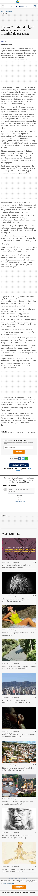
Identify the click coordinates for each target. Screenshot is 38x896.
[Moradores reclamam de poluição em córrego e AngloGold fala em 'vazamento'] (19, 650)
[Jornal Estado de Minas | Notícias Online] (19, 7)
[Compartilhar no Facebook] (19, 459)
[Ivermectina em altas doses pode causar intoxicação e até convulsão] (19, 549)
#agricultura (20, 432)
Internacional (9, 11)
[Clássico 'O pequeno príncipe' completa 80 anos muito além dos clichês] (19, 853)
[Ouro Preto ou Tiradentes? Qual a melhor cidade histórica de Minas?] (19, 785)
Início (2, 11)
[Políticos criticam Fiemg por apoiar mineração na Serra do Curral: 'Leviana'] (19, 684)
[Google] (19, 499)
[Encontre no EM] (35, 6)
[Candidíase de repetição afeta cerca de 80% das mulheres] (19, 616)
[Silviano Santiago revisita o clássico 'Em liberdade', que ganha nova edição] (19, 819)
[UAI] (17, 1)
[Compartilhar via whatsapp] (26, 459)
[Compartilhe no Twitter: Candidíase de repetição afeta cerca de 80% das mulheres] (35, 630)
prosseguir (19, 887)
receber (19, 452)
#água (32, 432)
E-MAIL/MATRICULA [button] (20, 501)
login (29, 469)
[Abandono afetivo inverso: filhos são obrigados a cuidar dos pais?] (19, 583)
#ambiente (11, 432)
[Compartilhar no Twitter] (23, 459)
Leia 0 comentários (19, 465)
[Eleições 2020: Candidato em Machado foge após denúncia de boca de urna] (19, 752)
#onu (27, 432)
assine (19, 471)
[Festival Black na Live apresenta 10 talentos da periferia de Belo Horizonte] (19, 718)
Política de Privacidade (8, 883)
